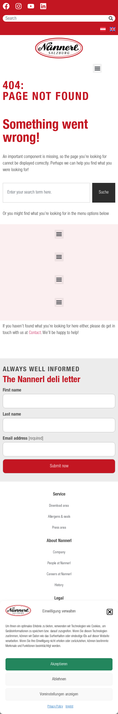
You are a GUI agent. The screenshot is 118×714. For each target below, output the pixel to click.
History (59, 585)
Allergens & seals (59, 517)
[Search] (112, 18)
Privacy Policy (55, 706)
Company (59, 552)
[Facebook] (6, 6)
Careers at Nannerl (59, 574)
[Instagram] (18, 6)
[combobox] (56, 18)
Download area (59, 506)
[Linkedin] (43, 6)
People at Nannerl (59, 563)
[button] (110, 612)
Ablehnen (59, 679)
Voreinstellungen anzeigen (59, 694)
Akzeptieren (59, 664)
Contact (35, 333)
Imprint (69, 706)
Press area (59, 528)
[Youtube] (30, 6)
